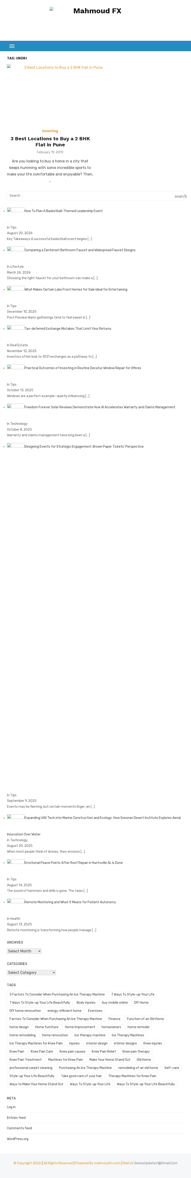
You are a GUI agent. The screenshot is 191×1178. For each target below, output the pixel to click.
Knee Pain (17, 1052)
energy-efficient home (65, 1011)
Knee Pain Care (42, 1052)
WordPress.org (17, 1139)
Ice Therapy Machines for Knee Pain (36, 1043)
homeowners (111, 1027)
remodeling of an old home (138, 1068)
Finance (114, 1019)
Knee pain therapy (136, 1052)
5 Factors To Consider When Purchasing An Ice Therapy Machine (57, 994)
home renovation (55, 1035)
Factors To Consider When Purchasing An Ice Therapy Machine (56, 1019)
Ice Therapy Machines (128, 1035)
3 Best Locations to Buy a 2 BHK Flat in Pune (50, 142)
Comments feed (19, 1128)
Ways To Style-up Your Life (90, 1084)
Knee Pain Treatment (26, 1060)
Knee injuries (152, 1043)
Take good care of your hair (81, 1076)
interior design (97, 1043)
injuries (74, 1043)
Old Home (144, 1060)
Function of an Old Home (145, 1019)
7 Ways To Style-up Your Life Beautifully (40, 1003)
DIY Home (141, 1003)
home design (19, 1027)
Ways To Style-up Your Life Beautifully (146, 1084)
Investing (50, 131)
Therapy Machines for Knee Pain (132, 1076)
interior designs (125, 1043)
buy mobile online (115, 1003)
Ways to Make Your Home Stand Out (36, 1084)
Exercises (95, 1011)
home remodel (138, 1027)
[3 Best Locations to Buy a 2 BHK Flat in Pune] (61, 95)
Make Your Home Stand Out (109, 1060)
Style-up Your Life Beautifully (32, 1076)
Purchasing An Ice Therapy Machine (85, 1068)
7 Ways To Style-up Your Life (132, 994)
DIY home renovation (25, 1011)
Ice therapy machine (90, 1035)
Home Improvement (80, 1027)
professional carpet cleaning (31, 1068)
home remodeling (23, 1035)
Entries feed (16, 1118)
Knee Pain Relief (104, 1052)
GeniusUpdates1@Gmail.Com (155, 1163)
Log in (11, 1107)
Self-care (171, 1068)
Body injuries (86, 1003)
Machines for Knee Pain (65, 1060)
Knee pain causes (72, 1052)
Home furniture (46, 1027)
